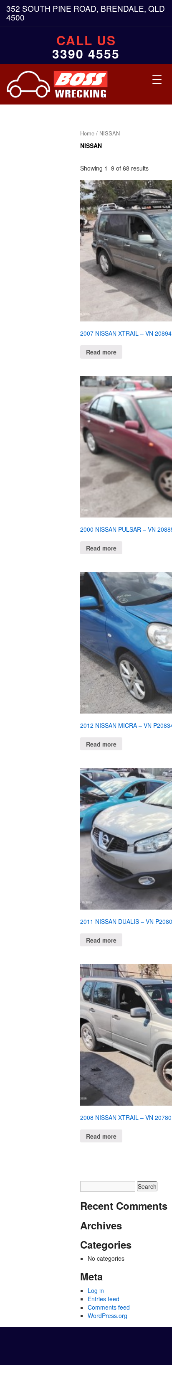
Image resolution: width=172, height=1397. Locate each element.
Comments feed (109, 1307)
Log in (96, 1290)
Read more (101, 352)
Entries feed (103, 1299)
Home (87, 133)
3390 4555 (86, 53)
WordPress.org (107, 1315)
